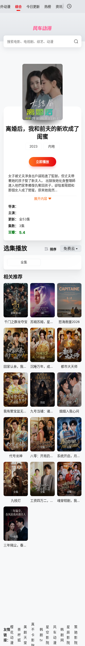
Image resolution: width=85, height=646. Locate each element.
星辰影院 (68, 635)
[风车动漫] (42, 28)
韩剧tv (41, 634)
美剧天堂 (25, 635)
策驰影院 (75, 635)
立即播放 (42, 162)
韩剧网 (62, 634)
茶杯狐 (19, 634)
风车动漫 (54, 635)
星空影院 (47, 635)
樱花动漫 (11, 635)
